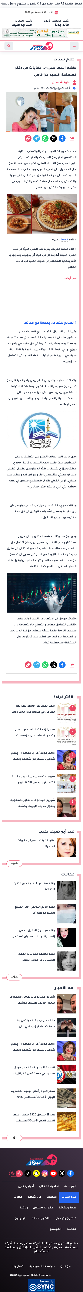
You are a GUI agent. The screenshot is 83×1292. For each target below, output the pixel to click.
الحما (64, 239)
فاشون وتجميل (66, 1218)
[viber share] (36, 138)
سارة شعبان (62, 83)
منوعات (51, 1197)
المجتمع (56, 1229)
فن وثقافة (34, 1197)
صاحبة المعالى (49, 1186)
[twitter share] (53, 138)
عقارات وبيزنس (43, 1208)
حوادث (18, 1197)
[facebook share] (62, 138)
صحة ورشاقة (67, 1208)
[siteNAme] (41, 45)
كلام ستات (69, 1197)
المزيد (15, 863)
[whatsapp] (28, 138)
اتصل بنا (18, 1266)
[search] (8, 45)
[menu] (74, 45)
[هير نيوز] (41, 1160)
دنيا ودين (21, 1218)
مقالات (71, 1229)
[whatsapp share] (45, 138)
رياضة (24, 1208)
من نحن (65, 1266)
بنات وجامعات (41, 1218)
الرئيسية (70, 1186)
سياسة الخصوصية (42, 1266)
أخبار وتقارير (26, 1186)
